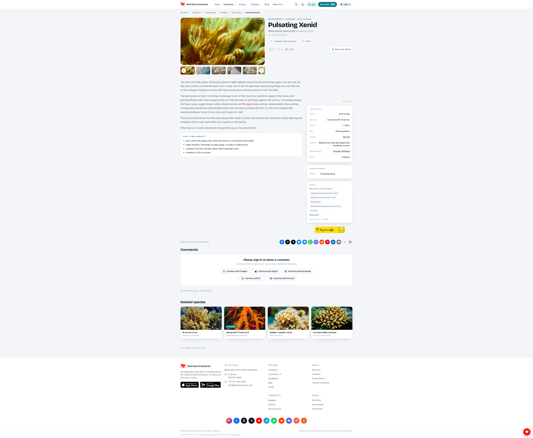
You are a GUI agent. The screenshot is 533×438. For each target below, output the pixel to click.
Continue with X (252, 278)
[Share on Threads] (287, 242)
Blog (267, 4)
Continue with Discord (283, 278)
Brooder (337, 151)
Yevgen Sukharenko (254, 62)
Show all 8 (314, 215)
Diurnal (346, 137)
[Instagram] (229, 421)
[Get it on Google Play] (210, 385)
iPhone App (317, 409)
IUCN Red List (207, 435)
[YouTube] (259, 421)
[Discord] (289, 421)
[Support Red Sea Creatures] (527, 432)
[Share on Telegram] (304, 242)
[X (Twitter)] (251, 421)
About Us (277, 4)
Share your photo (342, 49)
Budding (346, 151)
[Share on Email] (338, 242)
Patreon (272, 404)
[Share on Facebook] (282, 242)
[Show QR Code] (350, 242)
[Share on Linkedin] (333, 242)
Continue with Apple (268, 271)
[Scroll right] (261, 70)
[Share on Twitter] (293, 242)
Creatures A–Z (274, 374)
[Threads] (244, 421)
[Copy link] (344, 242)
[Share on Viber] (316, 242)
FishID (271, 387)
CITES (218, 435)
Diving (242, 4)
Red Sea (255, 4)
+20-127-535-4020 (237, 382)
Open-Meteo (235, 435)
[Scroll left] (183, 70)
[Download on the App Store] (189, 385)
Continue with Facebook (299, 271)
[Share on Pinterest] (327, 242)
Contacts (316, 374)
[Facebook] (236, 421)
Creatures (228, 4)
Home (217, 4)
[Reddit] (281, 421)
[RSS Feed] (304, 421)
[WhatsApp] (274, 421)
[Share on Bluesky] (299, 242)
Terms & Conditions (320, 383)
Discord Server (274, 409)
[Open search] (296, 4)
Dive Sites (316, 400)
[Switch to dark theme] (302, 4)
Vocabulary (273, 378)
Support (272, 400)
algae (271, 96)
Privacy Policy (318, 378)
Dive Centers (318, 404)
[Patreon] (296, 421)
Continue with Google (236, 271)
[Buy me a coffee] (330, 229)
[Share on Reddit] (321, 242)
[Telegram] (266, 421)
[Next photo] (260, 41)
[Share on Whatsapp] (310, 242)
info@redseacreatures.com (240, 385)
